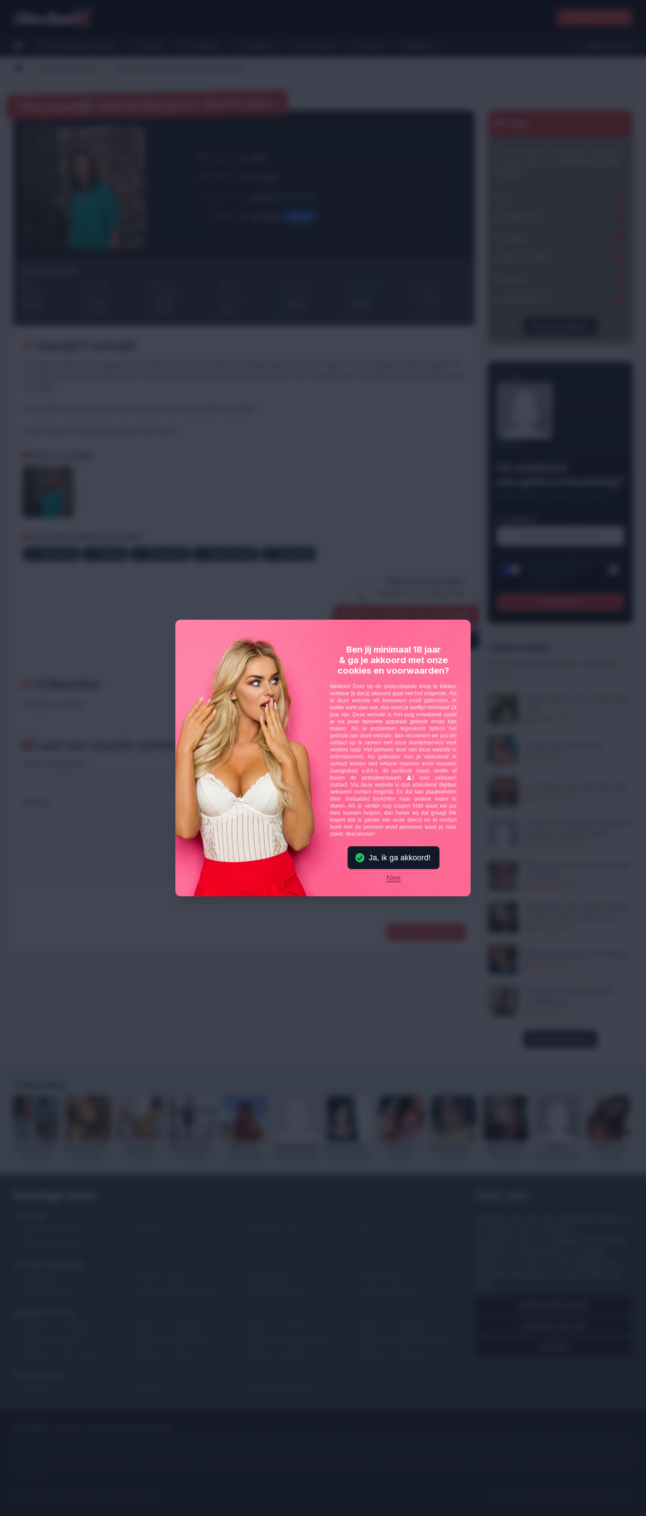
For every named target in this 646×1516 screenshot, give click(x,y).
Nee (393, 878)
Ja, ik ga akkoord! (400, 857)
